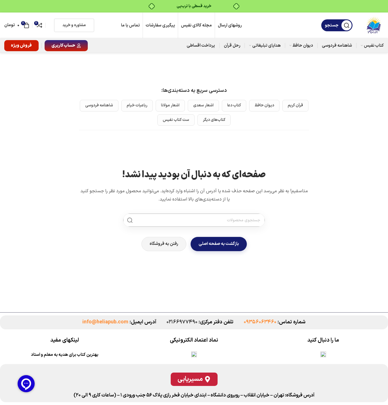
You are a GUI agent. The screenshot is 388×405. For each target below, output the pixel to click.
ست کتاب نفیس (176, 120)
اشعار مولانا (170, 105)
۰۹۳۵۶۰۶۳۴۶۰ (260, 322)
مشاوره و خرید (74, 25)
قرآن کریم (295, 105)
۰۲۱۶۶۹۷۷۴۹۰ (181, 322)
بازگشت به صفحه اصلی (219, 244)
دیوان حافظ (264, 105)
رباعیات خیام (137, 105)
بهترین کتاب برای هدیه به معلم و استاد (64, 355)
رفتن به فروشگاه (164, 244)
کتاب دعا (234, 105)
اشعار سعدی (203, 105)
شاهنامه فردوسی (99, 105)
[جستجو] (129, 220)
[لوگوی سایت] (374, 25)
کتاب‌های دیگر (214, 120)
